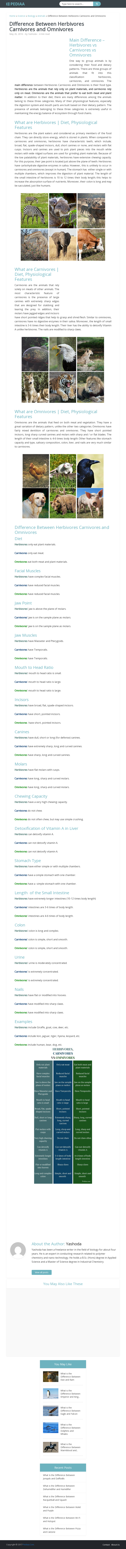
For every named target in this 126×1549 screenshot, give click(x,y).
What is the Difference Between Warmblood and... (70, 1447)
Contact (106, 1544)
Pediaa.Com (28, 1544)
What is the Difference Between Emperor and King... (70, 1393)
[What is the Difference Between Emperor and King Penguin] (52, 1393)
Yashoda (32, 34)
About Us (115, 1544)
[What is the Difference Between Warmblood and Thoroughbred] (52, 1447)
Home (12, 15)
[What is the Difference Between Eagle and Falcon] (52, 1410)
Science (21, 15)
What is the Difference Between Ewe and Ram (70, 1376)
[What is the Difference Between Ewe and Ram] (52, 1376)
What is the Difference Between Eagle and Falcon (70, 1410)
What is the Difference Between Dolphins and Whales (70, 1429)
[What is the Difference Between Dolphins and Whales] (52, 1427)
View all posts (41, 1272)
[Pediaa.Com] (15, 4)
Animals (41, 15)
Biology (31, 15)
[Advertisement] (42, 59)
